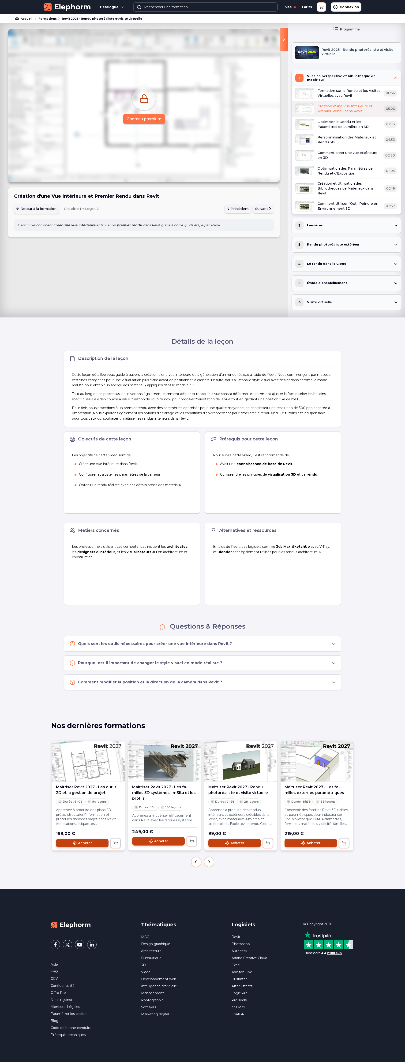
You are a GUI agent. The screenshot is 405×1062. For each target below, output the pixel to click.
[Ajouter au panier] (115, 843)
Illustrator (239, 979)
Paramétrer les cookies (69, 1014)
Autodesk (239, 951)
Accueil (26, 18)
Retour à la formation (38, 209)
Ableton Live (242, 972)
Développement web (158, 979)
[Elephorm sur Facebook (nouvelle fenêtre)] (55, 944)
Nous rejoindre (63, 1000)
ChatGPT (239, 1014)
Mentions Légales (65, 1007)
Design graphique (155, 944)
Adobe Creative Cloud (249, 958)
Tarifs (306, 7)
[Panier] (321, 7)
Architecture (151, 951)
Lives (287, 7)
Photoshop (241, 944)
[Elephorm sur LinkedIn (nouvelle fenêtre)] (92, 944)
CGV (54, 978)
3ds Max (238, 1007)
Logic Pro (240, 993)
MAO (145, 937)
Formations (47, 18)
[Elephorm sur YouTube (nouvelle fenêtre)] (79, 944)
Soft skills (148, 1007)
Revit (236, 937)
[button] (196, 862)
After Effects (242, 986)
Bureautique (151, 958)
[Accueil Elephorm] (70, 925)
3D (143, 965)
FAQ (54, 971)
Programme (350, 29)
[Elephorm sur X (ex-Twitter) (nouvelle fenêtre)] (67, 944)
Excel (236, 965)
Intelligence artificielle (159, 986)
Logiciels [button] (243, 925)
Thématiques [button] (158, 925)
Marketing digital (155, 1014)
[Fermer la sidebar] (284, 39)
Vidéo (145, 972)
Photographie (152, 1000)
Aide (54, 964)
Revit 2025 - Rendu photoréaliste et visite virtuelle (102, 18)
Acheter (85, 843)
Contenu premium (144, 119)
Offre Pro (58, 993)
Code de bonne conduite (71, 1028)
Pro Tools (239, 1000)
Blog (54, 1021)
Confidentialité (63, 986)
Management (152, 993)
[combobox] (205, 7)
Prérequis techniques (68, 1035)
